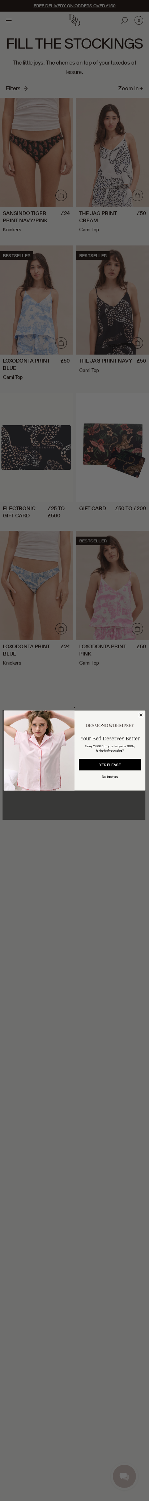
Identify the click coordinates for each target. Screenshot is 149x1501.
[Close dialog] (141, 715)
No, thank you (110, 777)
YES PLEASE (109, 764)
